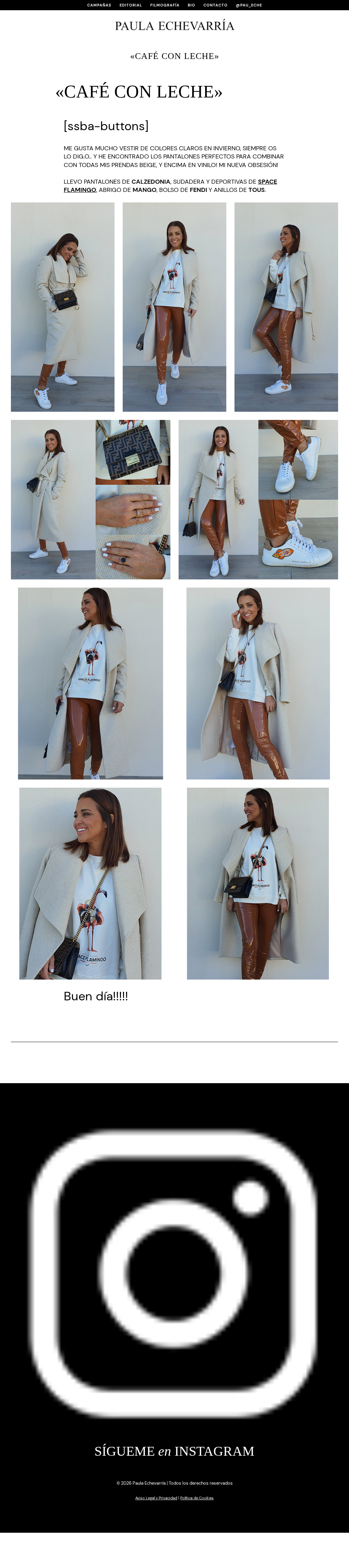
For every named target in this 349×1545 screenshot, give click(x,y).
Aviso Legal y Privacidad (156, 1498)
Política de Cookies (197, 1498)
